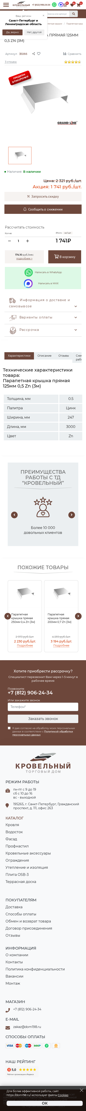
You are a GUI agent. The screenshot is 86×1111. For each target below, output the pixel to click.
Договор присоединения (29, 928)
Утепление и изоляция (27, 867)
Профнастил (17, 846)
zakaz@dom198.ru (27, 1027)
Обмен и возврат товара (28, 921)
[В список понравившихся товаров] (48, 53)
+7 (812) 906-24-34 (41, 5)
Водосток (14, 832)
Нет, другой (34, 32)
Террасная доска (21, 882)
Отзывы (13, 935)
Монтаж (13, 983)
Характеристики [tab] (19, 355)
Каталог (15, 818)
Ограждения (17, 860)
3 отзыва (11, 61)
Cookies (63, 1095)
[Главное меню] (6, 5)
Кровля (12, 825)
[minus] (9, 241)
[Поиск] (73, 13)
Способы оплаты (21, 914)
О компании (17, 955)
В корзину (67, 256)
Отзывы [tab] (63, 355)
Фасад (11, 839)
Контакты (14, 962)
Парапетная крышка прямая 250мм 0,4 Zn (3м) (23, 618)
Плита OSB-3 (17, 875)
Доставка (14, 907)
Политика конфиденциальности (35, 969)
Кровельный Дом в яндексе (22, 1071)
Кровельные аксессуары (28, 853)
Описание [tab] (44, 355)
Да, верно (12, 32)
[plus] (27, 241)
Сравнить (74, 53)
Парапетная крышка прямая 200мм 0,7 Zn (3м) (59, 618)
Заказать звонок (43, 719)
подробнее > (24, 258)
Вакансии (14, 976)
